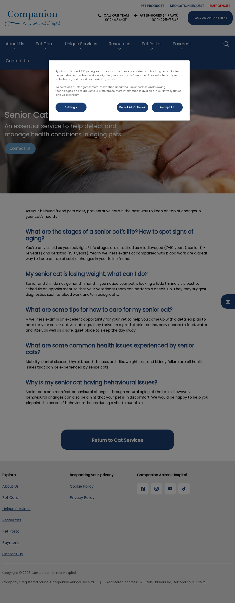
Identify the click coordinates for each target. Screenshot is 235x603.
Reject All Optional (132, 107)
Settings (71, 107)
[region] (119, 90)
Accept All (167, 107)
